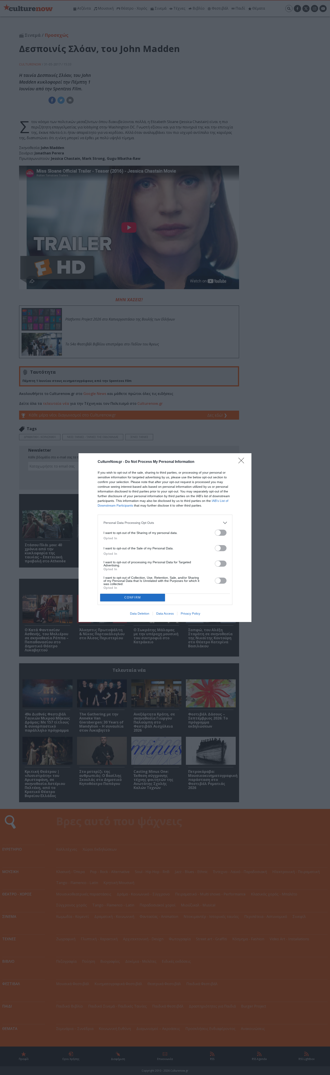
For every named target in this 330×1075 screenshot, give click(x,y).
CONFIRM (132, 597)
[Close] (242, 462)
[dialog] (165, 537)
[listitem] (165, 522)
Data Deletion (139, 613)
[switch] (221, 533)
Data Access (165, 613)
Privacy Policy (190, 613)
